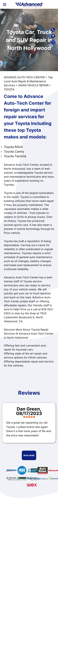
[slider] (29, 417)
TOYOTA (9, 89)
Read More (29, 455)
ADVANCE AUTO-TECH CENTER (24, 77)
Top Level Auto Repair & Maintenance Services (28, 81)
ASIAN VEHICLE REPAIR (33, 85)
